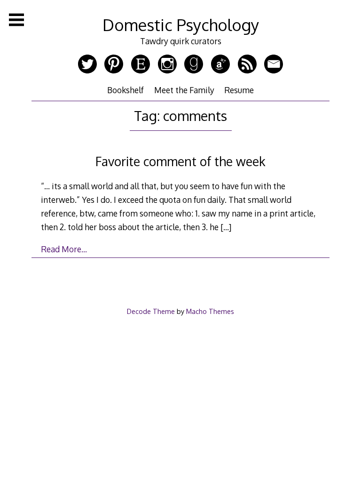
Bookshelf (125, 90)
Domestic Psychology (180, 25)
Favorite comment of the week (180, 161)
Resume (239, 90)
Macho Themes (210, 311)
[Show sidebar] (16, 19)
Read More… (64, 249)
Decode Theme (151, 311)
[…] (225, 227)
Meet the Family (184, 90)
